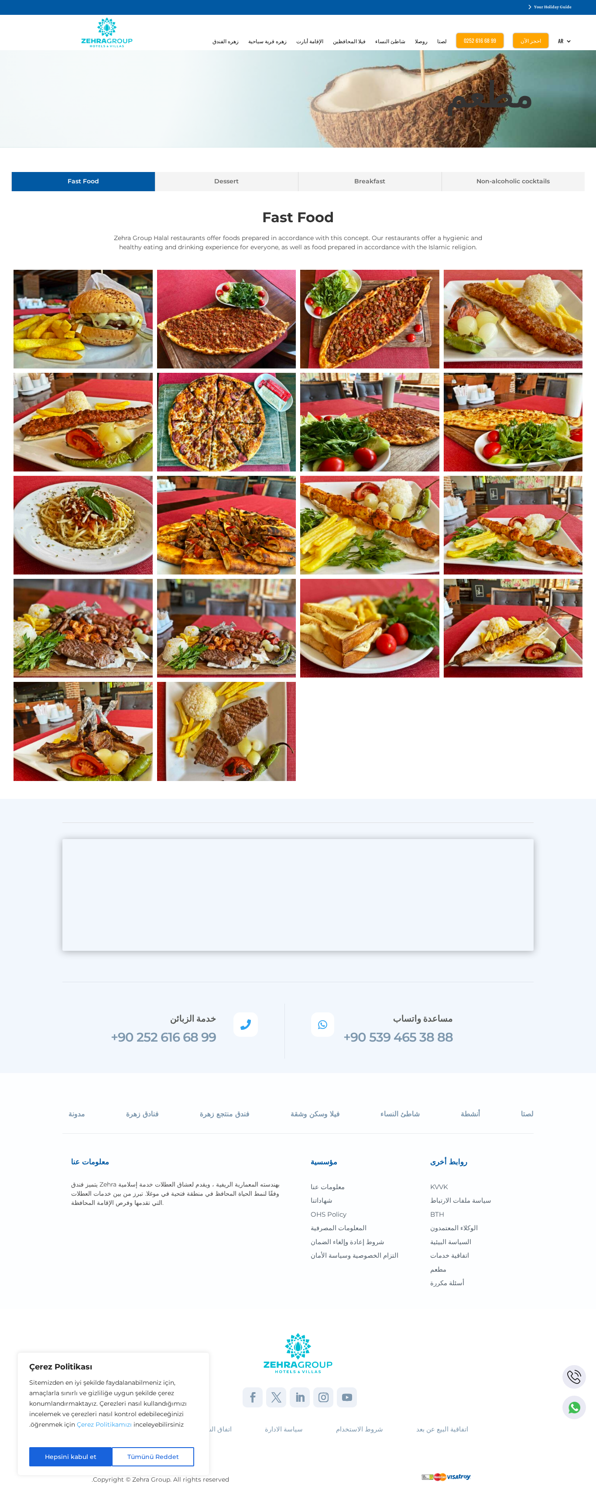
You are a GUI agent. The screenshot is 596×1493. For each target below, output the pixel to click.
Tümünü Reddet (153, 1457)
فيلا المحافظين (349, 41)
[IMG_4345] (83, 731)
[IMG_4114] (83, 319)
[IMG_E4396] (83, 628)
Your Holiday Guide (553, 7)
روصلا (421, 41)
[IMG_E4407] (226, 628)
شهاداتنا (321, 1200)
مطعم (438, 1269)
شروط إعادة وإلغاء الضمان (347, 1242)
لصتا (442, 41)
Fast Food (83, 181)
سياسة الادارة (284, 1429)
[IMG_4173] (513, 422)
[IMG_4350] (513, 628)
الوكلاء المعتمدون (454, 1228)
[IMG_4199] (226, 422)
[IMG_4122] (226, 319)
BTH (437, 1214)
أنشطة (470, 1114)
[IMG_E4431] (370, 628)
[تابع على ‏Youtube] (347, 1397)
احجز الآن (531, 40)
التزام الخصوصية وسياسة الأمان (354, 1255)
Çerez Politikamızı (104, 1424)
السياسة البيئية (450, 1242)
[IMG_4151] (83, 525)
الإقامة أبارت (309, 41)
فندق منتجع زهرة (225, 1114)
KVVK (439, 1187)
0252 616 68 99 (480, 40)
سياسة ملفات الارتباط (460, 1200)
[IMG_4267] (513, 319)
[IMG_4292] (226, 731)
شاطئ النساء (390, 41)
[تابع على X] (276, 1397)
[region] (113, 1414)
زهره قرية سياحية (267, 41)
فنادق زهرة (142, 1114)
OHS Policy (328, 1214)
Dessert (226, 181)
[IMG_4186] (370, 422)
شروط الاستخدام (359, 1429)
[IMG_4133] (226, 525)
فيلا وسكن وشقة (315, 1114)
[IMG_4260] (83, 422)
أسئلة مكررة (447, 1283)
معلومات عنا (328, 1187)
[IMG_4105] (370, 319)
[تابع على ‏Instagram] (323, 1397)
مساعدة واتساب (423, 1018)
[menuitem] (565, 43)
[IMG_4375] (370, 525)
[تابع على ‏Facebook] (253, 1397)
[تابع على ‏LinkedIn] (300, 1397)
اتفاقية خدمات (449, 1255)
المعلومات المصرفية (339, 1228)
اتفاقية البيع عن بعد (442, 1429)
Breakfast (369, 181)
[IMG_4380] (513, 525)
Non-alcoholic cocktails (513, 181)
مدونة (77, 1114)
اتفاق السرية (214, 1429)
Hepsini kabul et (70, 1457)
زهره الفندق (225, 41)
